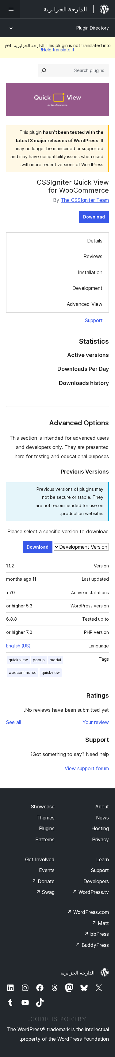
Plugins (47, 828)
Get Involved (40, 859)
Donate (43, 881)
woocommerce (22, 672)
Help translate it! (57, 49)
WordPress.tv (90, 892)
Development (87, 288)
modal (55, 660)
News (102, 818)
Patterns (45, 839)
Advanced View (84, 304)
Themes (45, 818)
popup (39, 660)
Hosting (100, 828)
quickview (50, 672)
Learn (102, 859)
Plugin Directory (92, 27)
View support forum (87, 768)
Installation (90, 272)
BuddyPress (92, 945)
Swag (45, 892)
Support (94, 320)
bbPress (96, 934)
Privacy (100, 839)
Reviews (92, 256)
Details (94, 241)
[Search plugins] (44, 70)
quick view (18, 660)
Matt (100, 923)
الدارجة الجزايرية (77, 973)
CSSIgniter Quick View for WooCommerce (73, 186)
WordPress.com (88, 912)
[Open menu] (10, 9)
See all (13, 722)
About (102, 806)
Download (94, 216)
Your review (95, 722)
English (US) (18, 645)
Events (47, 870)
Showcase (43, 806)
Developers (96, 881)
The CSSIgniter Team (85, 200)
